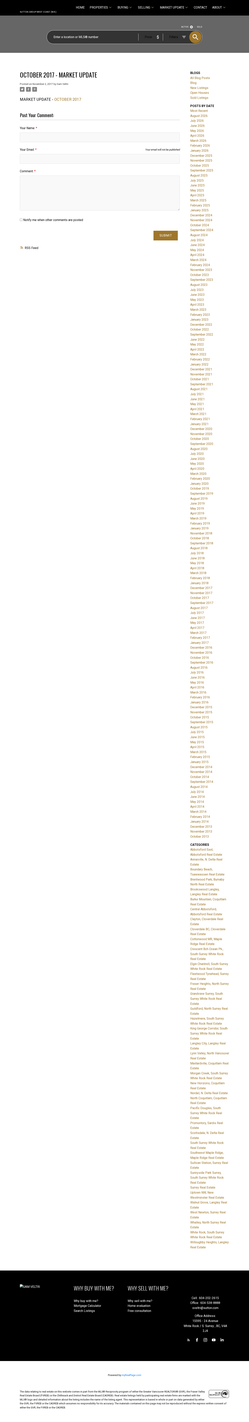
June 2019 (197, 503)
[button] (188, 1340)
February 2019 (200, 523)
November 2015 (201, 712)
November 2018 (201, 533)
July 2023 (197, 290)
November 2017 (201, 593)
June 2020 (197, 459)
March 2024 (198, 260)
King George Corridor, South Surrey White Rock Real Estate (209, 1033)
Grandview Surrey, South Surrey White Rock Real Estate (206, 998)
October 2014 (199, 777)
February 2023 (200, 315)
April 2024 (197, 255)
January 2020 (199, 484)
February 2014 (200, 817)
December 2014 (201, 767)
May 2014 (197, 802)
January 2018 (199, 583)
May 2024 (197, 250)
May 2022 (197, 344)
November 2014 (201, 772)
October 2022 (199, 329)
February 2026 (200, 145)
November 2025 (201, 160)
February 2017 (200, 638)
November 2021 (201, 374)
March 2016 (198, 692)
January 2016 (199, 702)
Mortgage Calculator (87, 1306)
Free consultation (139, 1311)
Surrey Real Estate (202, 1187)
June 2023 (197, 295)
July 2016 (197, 672)
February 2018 (200, 578)
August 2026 (199, 116)
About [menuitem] (217, 7)
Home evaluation (139, 1306)
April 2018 (197, 568)
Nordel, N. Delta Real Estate (209, 1093)
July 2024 (197, 240)
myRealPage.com (131, 1375)
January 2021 (199, 424)
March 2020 (198, 474)
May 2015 (197, 742)
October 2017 (199, 598)
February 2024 (200, 265)
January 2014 (199, 821)
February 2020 (200, 478)
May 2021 (197, 404)
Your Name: (28, 128)
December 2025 (201, 156)
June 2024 (197, 245)
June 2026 (197, 126)
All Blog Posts (200, 78)
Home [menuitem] (80, 7)
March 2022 (198, 354)
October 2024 (199, 225)
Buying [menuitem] (122, 7)
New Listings (199, 88)
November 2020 (201, 434)
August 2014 (199, 787)
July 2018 (197, 553)
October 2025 (199, 165)
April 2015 (197, 747)
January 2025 (199, 210)
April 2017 (197, 628)
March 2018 (198, 573)
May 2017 (197, 623)
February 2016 (200, 697)
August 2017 (199, 608)
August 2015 (199, 727)
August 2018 (199, 548)
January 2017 (199, 643)
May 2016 (197, 682)
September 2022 (201, 334)
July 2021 (197, 394)
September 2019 (201, 493)
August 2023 (199, 285)
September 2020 (201, 444)
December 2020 (201, 429)
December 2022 (201, 324)
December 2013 (201, 826)
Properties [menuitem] (99, 7)
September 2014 (201, 782)
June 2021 (197, 399)
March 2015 (198, 752)
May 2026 (197, 131)
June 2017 (197, 618)
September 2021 (201, 384)
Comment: (27, 171)
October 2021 (199, 379)
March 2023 (198, 310)
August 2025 (199, 175)
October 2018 (199, 538)
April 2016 (197, 687)
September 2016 (201, 662)
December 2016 (201, 647)
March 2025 (198, 200)
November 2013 (201, 831)
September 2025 (201, 170)
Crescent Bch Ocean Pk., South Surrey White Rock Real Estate (207, 954)
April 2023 (197, 304)
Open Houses (199, 93)
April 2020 (197, 469)
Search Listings (84, 1311)
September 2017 (201, 603)
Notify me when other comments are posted (52, 220)
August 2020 (199, 449)
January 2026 (199, 150)
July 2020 (197, 454)
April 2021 (197, 409)
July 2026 (197, 121)
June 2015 (197, 737)
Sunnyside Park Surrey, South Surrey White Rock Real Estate (207, 1177)
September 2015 (201, 722)
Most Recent (199, 111)
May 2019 (197, 508)
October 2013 (199, 836)
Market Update (172, 7)
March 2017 (198, 633)
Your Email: (27, 149)
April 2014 (197, 806)
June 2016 (197, 677)
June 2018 (197, 558)
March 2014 (198, 812)
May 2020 (197, 464)
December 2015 (201, 707)
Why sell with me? (140, 1301)
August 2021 (199, 389)
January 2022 (199, 364)
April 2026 (197, 136)
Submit (166, 235)
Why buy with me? (86, 1301)
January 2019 (199, 528)
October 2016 (199, 658)
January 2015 (199, 762)
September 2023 (201, 280)
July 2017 (197, 613)
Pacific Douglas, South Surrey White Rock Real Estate (206, 1113)
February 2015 (200, 757)
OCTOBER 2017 (68, 99)
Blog (193, 83)
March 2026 (198, 141)
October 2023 (199, 275)
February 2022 (200, 359)
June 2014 (197, 797)
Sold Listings (199, 98)
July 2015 (197, 732)
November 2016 (201, 652)
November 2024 (201, 220)
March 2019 (198, 518)
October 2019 (199, 488)
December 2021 (201, 369)
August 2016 (199, 667)
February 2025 (200, 205)
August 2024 (199, 235)
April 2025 (197, 195)
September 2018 (201, 543)
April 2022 (197, 349)
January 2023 (199, 319)
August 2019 (199, 498)
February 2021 (200, 419)
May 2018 (197, 563)
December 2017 (201, 588)
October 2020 (199, 439)
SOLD (199, 27)
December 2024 (201, 215)
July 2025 (197, 180)
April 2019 (197, 513)
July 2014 (197, 792)
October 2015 (199, 717)
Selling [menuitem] (144, 7)
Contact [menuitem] (200, 7)
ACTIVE (185, 27)
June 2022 (197, 339)
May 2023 (197, 300)
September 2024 (201, 230)
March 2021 (198, 414)
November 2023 (201, 270)
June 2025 (197, 185)
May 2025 (197, 190)
